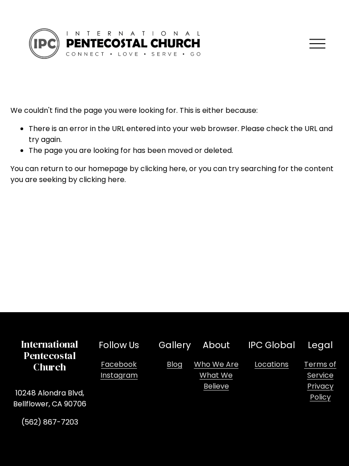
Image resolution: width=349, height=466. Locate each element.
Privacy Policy (320, 391)
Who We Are (216, 364)
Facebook (119, 364)
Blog (174, 364)
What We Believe (216, 380)
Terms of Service (320, 369)
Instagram (119, 375)
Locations (271, 364)
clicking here (163, 168)
